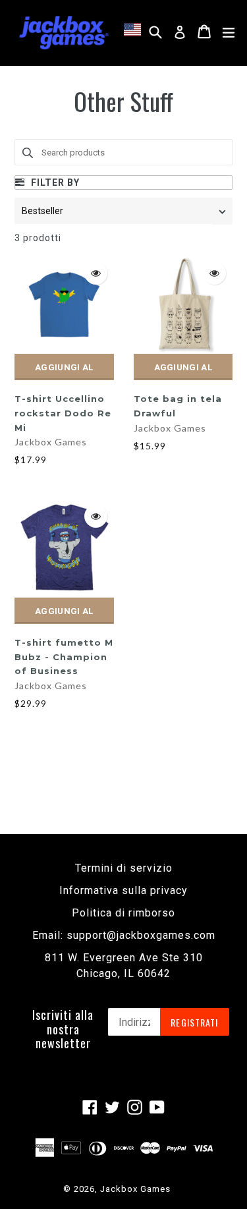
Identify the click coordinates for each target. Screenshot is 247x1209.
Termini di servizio (124, 868)
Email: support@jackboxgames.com (123, 935)
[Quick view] (95, 273)
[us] (135, 30)
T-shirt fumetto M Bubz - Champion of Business (63, 656)
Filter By (54, 182)
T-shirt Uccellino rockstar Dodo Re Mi (62, 412)
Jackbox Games (50, 441)
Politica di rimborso (123, 913)
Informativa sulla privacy (123, 890)
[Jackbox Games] (63, 31)
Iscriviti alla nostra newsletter (63, 1029)
